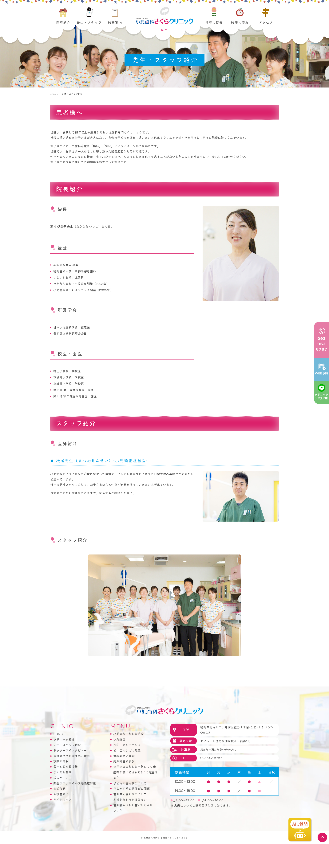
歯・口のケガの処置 (127, 750)
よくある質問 (62, 772)
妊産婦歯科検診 (124, 761)
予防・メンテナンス (127, 744)
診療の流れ (240, 22)
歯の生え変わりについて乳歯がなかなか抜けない (130, 797)
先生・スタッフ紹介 (67, 744)
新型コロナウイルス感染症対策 (74, 783)
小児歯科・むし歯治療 (128, 733)
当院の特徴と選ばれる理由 (71, 755)
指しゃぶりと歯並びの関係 (131, 788)
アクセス (266, 22)
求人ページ (61, 777)
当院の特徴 (214, 22)
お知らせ (59, 788)
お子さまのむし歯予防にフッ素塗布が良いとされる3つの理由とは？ (135, 772)
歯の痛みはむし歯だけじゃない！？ (133, 808)
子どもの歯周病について (130, 783)
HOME (58, 733)
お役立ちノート (64, 794)
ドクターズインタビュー (70, 750)
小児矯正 (119, 739)
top (322, 837)
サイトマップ (62, 799)
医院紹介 (63, 22)
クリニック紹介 (64, 739)
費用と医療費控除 (65, 766)
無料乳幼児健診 (124, 755)
